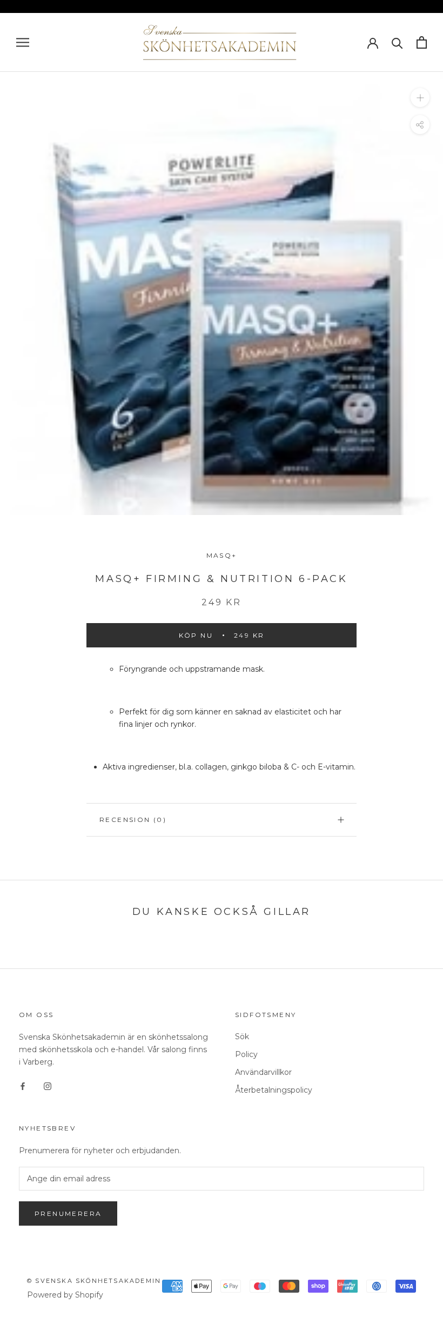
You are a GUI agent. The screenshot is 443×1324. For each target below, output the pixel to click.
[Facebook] (22, 1085)
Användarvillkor (263, 1072)
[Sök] (397, 42)
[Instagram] (47, 1085)
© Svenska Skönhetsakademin (94, 1281)
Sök (242, 1036)
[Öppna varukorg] (422, 42)
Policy (246, 1054)
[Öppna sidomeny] (22, 42)
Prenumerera (68, 1213)
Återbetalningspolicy (273, 1090)
